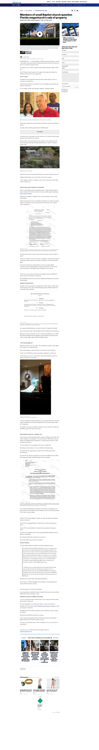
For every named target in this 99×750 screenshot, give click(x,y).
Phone (65, 64)
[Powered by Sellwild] (58, 712)
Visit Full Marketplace (56, 677)
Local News (28, 10)
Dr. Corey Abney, (34, 345)
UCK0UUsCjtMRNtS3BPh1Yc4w (18, 5)
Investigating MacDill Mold (60, 5)
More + (84, 5)
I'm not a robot (65, 83)
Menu (48, 1)
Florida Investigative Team (77, 5)
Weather (64, 1)
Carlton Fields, (33, 450)
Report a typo (23, 668)
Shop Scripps (75, 1)
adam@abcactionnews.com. (26, 631)
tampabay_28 (15, 5)
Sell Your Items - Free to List (34, 677)
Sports (69, 1)
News (21, 10)
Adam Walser (26, 57)
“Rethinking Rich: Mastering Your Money (46, 606)
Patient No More (69, 5)
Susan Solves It (52, 5)
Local (53, 1)
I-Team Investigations (45, 5)
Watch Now (83, 1)
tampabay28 (16, 5)
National (58, 1)
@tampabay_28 (20, 5)
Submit (64, 90)
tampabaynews (13, 5)
